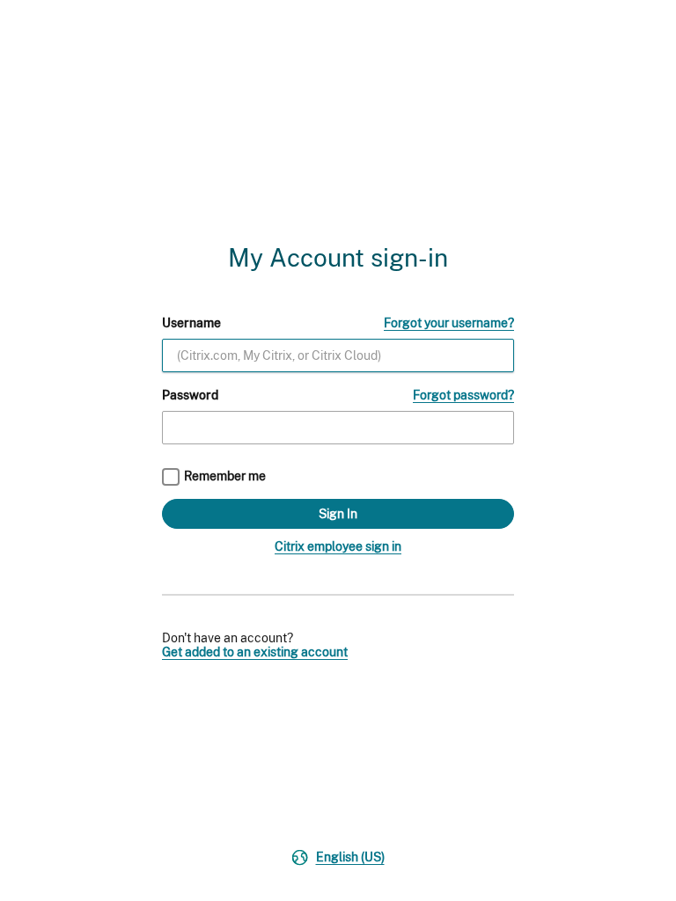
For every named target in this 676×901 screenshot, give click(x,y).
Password (190, 395)
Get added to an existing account (255, 652)
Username (191, 323)
